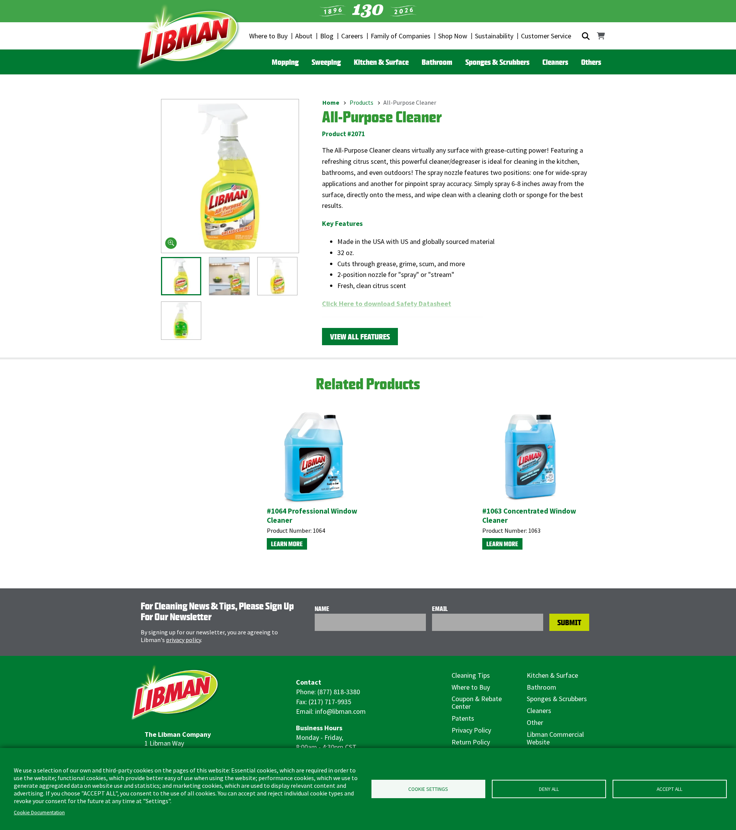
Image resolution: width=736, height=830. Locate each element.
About (303, 35)
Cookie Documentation (39, 812)
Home (330, 102)
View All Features (360, 336)
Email (440, 608)
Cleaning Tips (471, 675)
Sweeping (326, 62)
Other (535, 722)
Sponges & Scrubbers (497, 62)
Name (322, 608)
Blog (327, 35)
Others (591, 62)
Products (361, 102)
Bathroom (437, 62)
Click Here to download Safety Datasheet (386, 303)
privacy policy (183, 640)
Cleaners (555, 62)
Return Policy (471, 742)
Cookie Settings (428, 789)
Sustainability (494, 35)
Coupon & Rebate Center (477, 702)
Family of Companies (400, 35)
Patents (463, 718)
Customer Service (546, 35)
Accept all (669, 789)
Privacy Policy (471, 730)
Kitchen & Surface (381, 62)
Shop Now (452, 35)
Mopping (285, 62)
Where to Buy (268, 35)
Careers (352, 35)
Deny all (549, 789)
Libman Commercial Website (555, 738)
